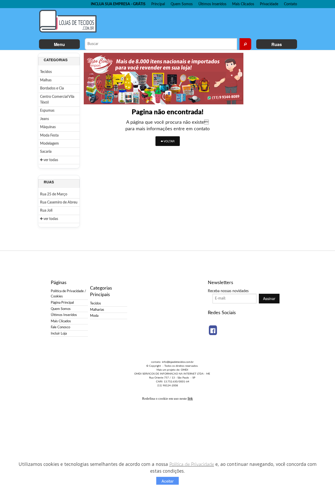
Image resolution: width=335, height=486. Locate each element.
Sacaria (46, 152)
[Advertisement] (198, 22)
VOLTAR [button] (169, 141)
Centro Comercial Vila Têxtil (57, 99)
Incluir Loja (59, 333)
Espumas (47, 110)
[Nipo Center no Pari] (163, 78)
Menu (59, 44)
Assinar (269, 298)
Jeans (44, 119)
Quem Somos (182, 4)
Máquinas (48, 127)
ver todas (50, 160)
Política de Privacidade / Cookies (68, 294)
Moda (94, 315)
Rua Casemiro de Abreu (58, 202)
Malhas (46, 80)
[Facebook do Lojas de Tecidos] (213, 330)
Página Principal (62, 302)
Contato (290, 4)
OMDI (184, 370)
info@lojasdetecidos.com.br (178, 362)
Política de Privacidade (191, 464)
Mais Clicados (243, 4)
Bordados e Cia (52, 88)
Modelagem (49, 143)
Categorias (56, 59)
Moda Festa (49, 135)
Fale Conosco (60, 327)
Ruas (276, 44)
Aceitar (167, 481)
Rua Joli (46, 210)
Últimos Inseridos (212, 4)
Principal (158, 4)
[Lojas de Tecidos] (69, 21)
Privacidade (269, 4)
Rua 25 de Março (53, 194)
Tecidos (46, 72)
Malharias (97, 309)
